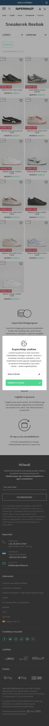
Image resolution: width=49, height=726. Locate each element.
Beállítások (14, 374)
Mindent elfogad (16, 383)
